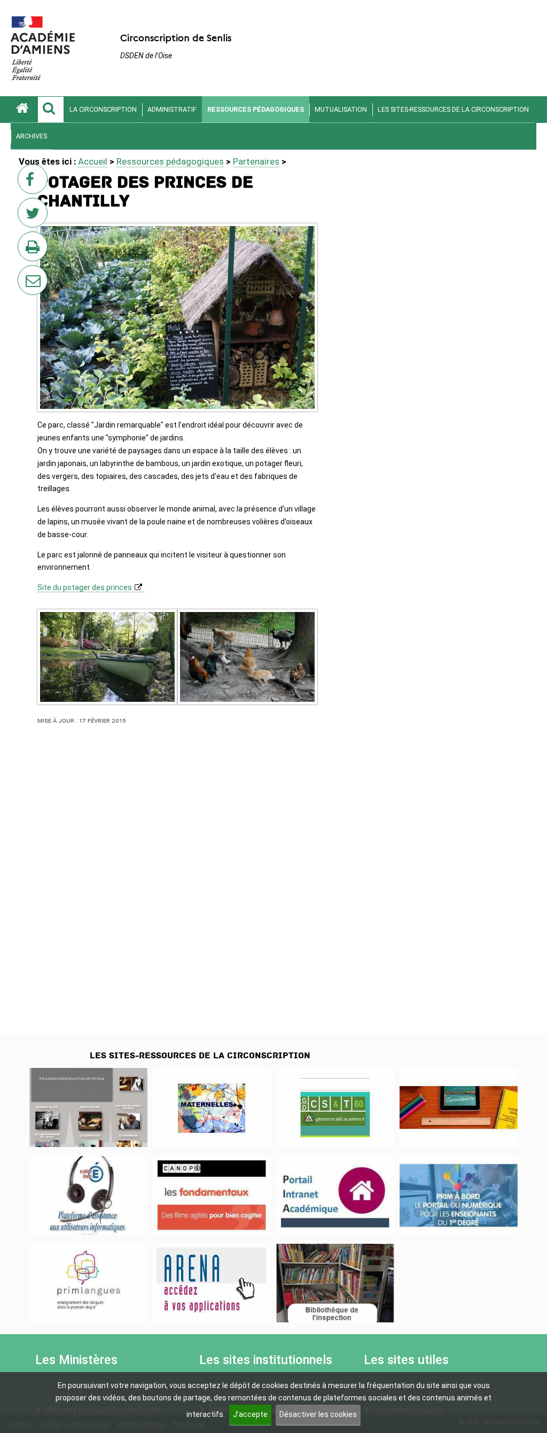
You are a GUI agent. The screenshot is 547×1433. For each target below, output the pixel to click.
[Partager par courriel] (25, 273)
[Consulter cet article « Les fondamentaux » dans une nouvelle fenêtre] (212, 1195)
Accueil (92, 161)
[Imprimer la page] (34, 249)
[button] (50, 109)
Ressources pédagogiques (255, 109)
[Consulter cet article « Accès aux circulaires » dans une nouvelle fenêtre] (459, 1107)
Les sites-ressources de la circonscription (453, 109)
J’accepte (250, 1414)
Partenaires (256, 161)
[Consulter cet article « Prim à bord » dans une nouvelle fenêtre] (459, 1195)
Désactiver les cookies (318, 1414)
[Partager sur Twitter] (34, 216)
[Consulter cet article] (335, 1195)
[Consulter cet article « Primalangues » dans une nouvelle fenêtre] (88, 1283)
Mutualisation (341, 109)
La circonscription (103, 109)
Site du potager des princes (84, 587)
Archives (31, 136)
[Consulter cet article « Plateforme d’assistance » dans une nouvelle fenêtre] (88, 1195)
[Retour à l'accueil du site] (24, 109)
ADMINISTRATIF (172, 109)
